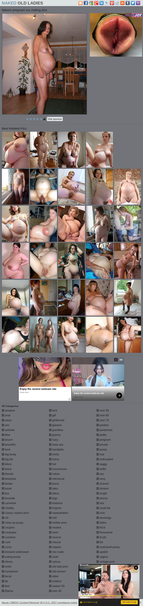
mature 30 (58, 586)
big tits (8, 459)
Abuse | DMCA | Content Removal (20, 602)
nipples (56, 547)
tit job (102, 537)
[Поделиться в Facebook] (86, 3)
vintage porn (107, 561)
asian (8, 420)
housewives (59, 469)
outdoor (56, 581)
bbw (7, 434)
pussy (103, 449)
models (56, 527)
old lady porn (59, 566)
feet (6, 586)
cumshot (9, 537)
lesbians (57, 503)
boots (8, 488)
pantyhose (105, 430)
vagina (103, 556)
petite (102, 434)
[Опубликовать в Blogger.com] (80, 3)
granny (56, 434)
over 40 (56, 590)
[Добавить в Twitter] (133, 3)
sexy (102, 478)
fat (6, 581)
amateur (9, 410)
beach (8, 439)
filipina (8, 590)
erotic (8, 566)
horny (55, 459)
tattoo (102, 522)
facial (8, 576)
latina (55, 493)
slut (101, 503)
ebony (8, 561)
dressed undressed (16, 551)
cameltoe (10, 503)
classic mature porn (16, 512)
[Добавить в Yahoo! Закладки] (138, 3)
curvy (8, 547)
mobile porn (59, 522)
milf (54, 517)
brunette (9, 498)
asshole (9, 430)
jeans (55, 483)
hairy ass (57, 444)
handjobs (57, 449)
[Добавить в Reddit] (117, 3)
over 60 (104, 415)
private (103, 444)
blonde (8, 473)
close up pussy (13, 522)
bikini (8, 464)
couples (9, 527)
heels (55, 454)
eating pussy (12, 556)
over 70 (104, 420)
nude (54, 556)
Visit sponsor (55, 119)
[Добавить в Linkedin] (101, 3)
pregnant (105, 439)
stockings (105, 517)
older (54, 576)
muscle (56, 537)
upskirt (103, 551)
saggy (103, 464)
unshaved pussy (109, 547)
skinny (103, 498)
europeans (11, 571)
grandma (57, 430)
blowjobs (10, 478)
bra (6, 493)
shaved (104, 483)
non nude (57, 551)
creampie (10, 532)
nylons (55, 561)
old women (58, 571)
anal (7, 415)
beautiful (10, 444)
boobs (8, 483)
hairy (54, 439)
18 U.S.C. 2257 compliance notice (58, 602)
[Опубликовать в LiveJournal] (107, 3)
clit (6, 517)
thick (102, 527)
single (103, 493)
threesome (106, 532)
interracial (57, 478)
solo (102, 512)
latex (54, 488)
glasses (56, 425)
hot (53, 464)
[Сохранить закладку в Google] (91, 3)
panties (104, 425)
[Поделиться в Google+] (96, 3)
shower (104, 488)
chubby (9, 508)
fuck (54, 410)
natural (56, 542)
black (8, 469)
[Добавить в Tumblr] (128, 3)
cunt (7, 542)
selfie (102, 469)
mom (54, 532)
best (7, 449)
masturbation (59, 512)
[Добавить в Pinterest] (112, 3)
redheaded (106, 459)
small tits (104, 508)
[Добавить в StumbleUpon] (122, 3)
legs (54, 498)
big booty (10, 454)
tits (101, 542)
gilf (53, 415)
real (101, 454)
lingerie (56, 508)
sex (101, 473)
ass (6, 425)
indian (55, 473)
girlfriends (57, 420)
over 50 (104, 410)
